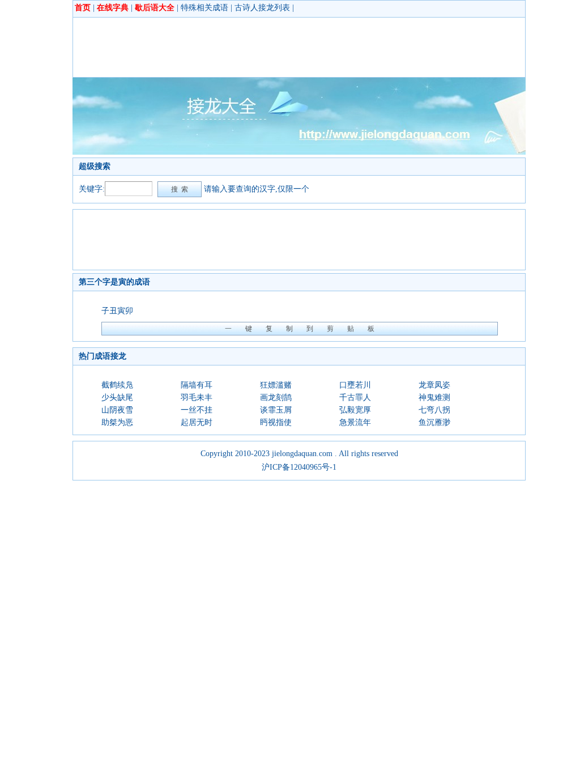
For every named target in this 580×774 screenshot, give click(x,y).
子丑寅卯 (117, 311)
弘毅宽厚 (355, 410)
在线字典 (113, 7)
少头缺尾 (117, 397)
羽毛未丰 (196, 397)
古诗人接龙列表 (262, 7)
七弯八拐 (434, 410)
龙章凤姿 (434, 385)
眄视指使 (276, 422)
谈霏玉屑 (276, 410)
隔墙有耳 (196, 385)
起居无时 (196, 422)
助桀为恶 (117, 422)
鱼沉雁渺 (434, 422)
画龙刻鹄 (276, 397)
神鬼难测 (434, 397)
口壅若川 (355, 385)
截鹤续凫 (117, 385)
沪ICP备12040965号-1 (299, 467)
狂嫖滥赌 (276, 385)
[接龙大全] (299, 152)
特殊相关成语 (204, 7)
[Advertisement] (285, 47)
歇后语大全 (154, 7)
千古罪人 (355, 397)
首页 (83, 7)
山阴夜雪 (117, 410)
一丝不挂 (196, 410)
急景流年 (355, 422)
